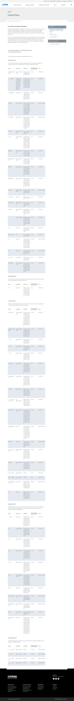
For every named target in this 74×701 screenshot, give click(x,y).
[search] (71, 5)
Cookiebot (31, 56)
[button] (57, 27)
